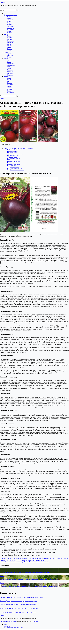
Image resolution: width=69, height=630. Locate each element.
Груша (9, 18)
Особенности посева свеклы (17, 170)
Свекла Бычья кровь (15, 164)
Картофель (10, 41)
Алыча (9, 31)
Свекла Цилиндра (13, 151)
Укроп (9, 79)
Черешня (10, 20)
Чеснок (9, 88)
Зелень (6, 76)
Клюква (9, 57)
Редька (9, 91)
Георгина (10, 75)
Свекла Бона (13, 165)
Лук (8, 81)
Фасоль (9, 50)
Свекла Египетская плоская (16, 154)
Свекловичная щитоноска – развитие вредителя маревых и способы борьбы (25, 572)
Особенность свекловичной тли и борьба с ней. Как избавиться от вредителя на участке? (29, 586)
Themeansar (34, 621)
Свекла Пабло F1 (13, 149)
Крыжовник (11, 29)
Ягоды (6, 52)
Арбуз (9, 54)
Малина (9, 32)
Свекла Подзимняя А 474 (16, 168)
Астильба (10, 71)
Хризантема (11, 65)
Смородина (10, 26)
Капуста (9, 37)
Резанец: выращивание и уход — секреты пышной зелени (18, 604)
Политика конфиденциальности (13, 627)
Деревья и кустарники (10, 15)
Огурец (9, 39)
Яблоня (9, 24)
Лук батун (10, 86)
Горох (9, 47)
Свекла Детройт (13, 157)
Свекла (9, 49)
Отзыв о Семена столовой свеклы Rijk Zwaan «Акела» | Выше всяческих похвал (24, 562)
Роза (8, 66)
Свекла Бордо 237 (13, 155)
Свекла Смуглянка (14, 167)
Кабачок (9, 45)
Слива (9, 23)
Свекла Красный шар (14, 158)
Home (5, 624)
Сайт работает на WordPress (8, 621)
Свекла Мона (12, 159)
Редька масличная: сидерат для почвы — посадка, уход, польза (19, 608)
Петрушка (10, 84)
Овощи (6, 34)
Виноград (10, 16)
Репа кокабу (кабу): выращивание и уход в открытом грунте (18, 601)
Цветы (6, 58)
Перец (9, 44)
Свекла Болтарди (14, 162)
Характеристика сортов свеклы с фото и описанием (19, 148)
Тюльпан (10, 70)
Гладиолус (10, 63)
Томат (9, 36)
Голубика (10, 55)
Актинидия (10, 28)
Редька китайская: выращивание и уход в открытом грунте (18, 612)
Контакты (7, 626)
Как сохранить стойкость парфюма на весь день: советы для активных (21, 597)
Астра (9, 60)
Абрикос (9, 21)
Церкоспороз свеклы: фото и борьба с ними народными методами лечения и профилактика (29, 579)
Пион (9, 62)
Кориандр (10, 89)
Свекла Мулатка (13, 152)
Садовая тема (4, 2)
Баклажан (10, 42)
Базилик (9, 83)
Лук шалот (10, 92)
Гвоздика (10, 73)
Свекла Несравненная (14, 161)
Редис (9, 78)
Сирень (9, 68)
